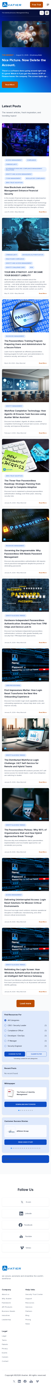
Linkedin (28, 1213)
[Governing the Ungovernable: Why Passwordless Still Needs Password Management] (25, 525)
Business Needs (8, 1311)
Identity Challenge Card (15, 267)
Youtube (28, 1236)
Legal (4, 1336)
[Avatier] (12, 4)
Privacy (5, 1348)
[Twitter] (13, 1381)
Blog (27, 1315)
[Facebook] (25, 1381)
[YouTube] (31, 1381)
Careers (5, 1357)
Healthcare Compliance (15, 259)
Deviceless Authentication (32, 255)
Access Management (14, 160)
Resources (30, 1303)
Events (4, 1353)
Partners (29, 1311)
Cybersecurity (11, 164)
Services (29, 1307)
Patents (5, 1344)
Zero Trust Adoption (14, 182)
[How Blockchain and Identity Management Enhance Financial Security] (25, 139)
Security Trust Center (34, 1294)
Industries (6, 1315)
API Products (7, 1307)
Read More (9, 85)
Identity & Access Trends (15, 615)
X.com (28, 1202)
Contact (5, 1361)
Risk (31, 267)
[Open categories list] (47, 13)
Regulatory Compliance (35, 178)
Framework (6, 1303)
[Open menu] (48, 5)
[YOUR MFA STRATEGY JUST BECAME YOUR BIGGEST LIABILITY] (25, 234)
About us (5, 1294)
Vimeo (28, 1248)
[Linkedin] (19, 1381)
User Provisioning (13, 685)
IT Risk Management (13, 178)
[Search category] (42, 13)
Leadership (6, 1319)
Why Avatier (7, 1298)
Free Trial (36, 5)
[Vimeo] (37, 1381)
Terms (4, 1340)
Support (29, 1298)
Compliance (31, 160)
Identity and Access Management (19, 174)
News (28, 1324)
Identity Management (14, 406)
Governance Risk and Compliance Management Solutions (24, 169)
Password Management (15, 336)
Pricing (28, 1319)
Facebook (28, 1225)
